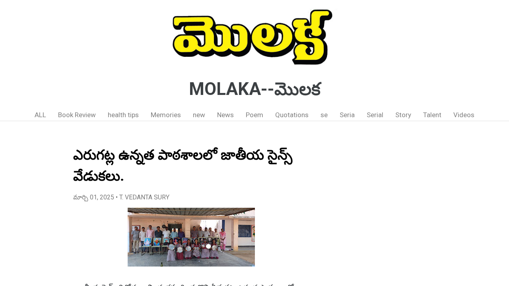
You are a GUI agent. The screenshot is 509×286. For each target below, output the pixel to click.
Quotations (292, 115)
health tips (123, 115)
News (225, 115)
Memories (166, 115)
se (324, 115)
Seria (347, 115)
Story (403, 115)
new (199, 115)
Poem (254, 115)
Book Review (77, 115)
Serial (375, 115)
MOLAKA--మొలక (255, 89)
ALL (40, 115)
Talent (432, 115)
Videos (463, 115)
